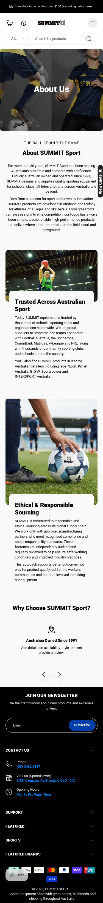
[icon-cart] (11, 22)
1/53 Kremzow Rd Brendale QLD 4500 (45, 780)
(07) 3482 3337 (28, 766)
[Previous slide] (44, 675)
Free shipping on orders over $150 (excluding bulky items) (54, 6)
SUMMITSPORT (57, 889)
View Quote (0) (100, 181)
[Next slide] (59, 675)
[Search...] (89, 38)
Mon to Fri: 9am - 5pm (33, 794)
